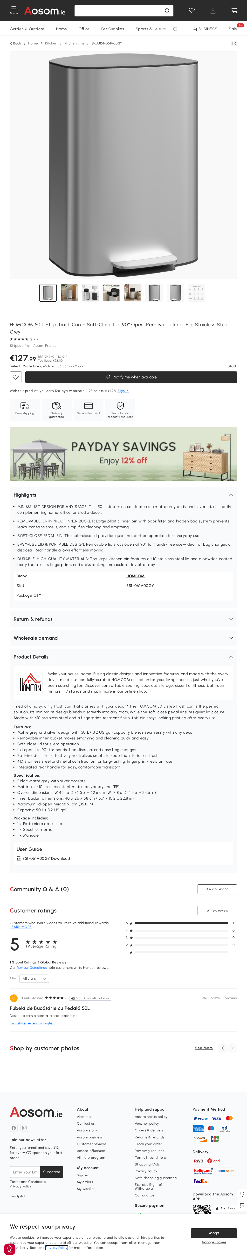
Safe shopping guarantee (156, 1178)
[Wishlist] (192, 10)
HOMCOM (135, 576)
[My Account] (213, 11)
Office (84, 29)
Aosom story (87, 1130)
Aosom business (90, 1137)
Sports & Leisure (151, 29)
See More (204, 1048)
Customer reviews (92, 1144)
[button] (123, 495)
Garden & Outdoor (27, 29)
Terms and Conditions (28, 1182)
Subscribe (51, 1172)
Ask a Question (217, 889)
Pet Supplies (112, 29)
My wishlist (86, 1189)
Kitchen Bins (74, 43)
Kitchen (51, 43)
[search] (167, 10)
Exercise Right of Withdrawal (148, 1187)
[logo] (45, 10)
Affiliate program (91, 1158)
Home (61, 29)
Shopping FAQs (147, 1164)
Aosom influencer (91, 1151)
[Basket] (234, 10)
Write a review (217, 910)
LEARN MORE (21, 927)
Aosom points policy (151, 1117)
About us (84, 1117)
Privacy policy (146, 1171)
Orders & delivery (149, 1130)
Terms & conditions (151, 1158)
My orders (85, 1182)
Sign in (82, 1175)
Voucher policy (147, 1124)
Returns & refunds (149, 1137)
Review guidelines (149, 1151)
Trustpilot (18, 1196)
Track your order (148, 1144)
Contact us (86, 1124)
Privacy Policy (21, 1186)
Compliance (145, 1195)
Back (17, 43)
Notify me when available (134, 377)
